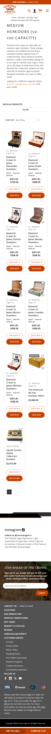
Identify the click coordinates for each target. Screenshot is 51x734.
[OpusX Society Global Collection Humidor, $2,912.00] (14, 435)
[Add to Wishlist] (21, 133)
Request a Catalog (14, 626)
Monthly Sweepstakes (16, 618)
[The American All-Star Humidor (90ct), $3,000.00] (36, 362)
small (17, 84)
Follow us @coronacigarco (18, 535)
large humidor (29, 84)
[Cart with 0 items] (40, 11)
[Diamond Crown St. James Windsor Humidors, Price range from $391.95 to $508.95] (14, 362)
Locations (9, 610)
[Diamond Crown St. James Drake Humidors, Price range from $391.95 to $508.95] (36, 139)
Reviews (8, 630)
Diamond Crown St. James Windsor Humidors (14, 384)
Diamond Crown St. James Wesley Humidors (35, 238)
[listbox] (27, 120)
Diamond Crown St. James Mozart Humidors (13, 311)
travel (11, 84)
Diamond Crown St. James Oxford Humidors (13, 238)
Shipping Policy (13, 653)
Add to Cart (14, 478)
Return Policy (12, 649)
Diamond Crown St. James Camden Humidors (36, 311)
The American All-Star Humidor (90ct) (36, 392)
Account (9, 642)
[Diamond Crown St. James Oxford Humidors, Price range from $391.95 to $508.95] (14, 215)
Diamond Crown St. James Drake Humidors (34, 165)
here (43, 707)
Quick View (13, 189)
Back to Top (8, 492)
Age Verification (12, 614)
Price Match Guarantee (16, 657)
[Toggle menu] (47, 10)
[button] (25, 110)
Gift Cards (9, 622)
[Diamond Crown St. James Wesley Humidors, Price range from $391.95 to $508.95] (36, 215)
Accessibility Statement (16, 669)
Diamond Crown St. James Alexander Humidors (11, 163)
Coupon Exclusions (14, 665)
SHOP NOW (14, 195)
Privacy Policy (12, 645)
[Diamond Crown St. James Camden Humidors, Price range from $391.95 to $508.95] (36, 288)
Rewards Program (14, 661)
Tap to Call (13, 730)
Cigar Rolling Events (15, 634)
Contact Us (10, 606)
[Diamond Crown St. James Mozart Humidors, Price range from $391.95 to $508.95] (14, 288)
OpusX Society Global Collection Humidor (14, 455)
